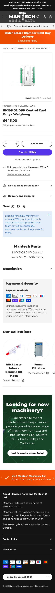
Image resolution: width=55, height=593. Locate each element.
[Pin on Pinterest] (24, 206)
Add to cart (37, 143)
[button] (50, 17)
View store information (18, 174)
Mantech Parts (10, 106)
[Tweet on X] (13, 206)
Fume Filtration (38, 366)
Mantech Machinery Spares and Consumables (28, 586)
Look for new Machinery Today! (27, 453)
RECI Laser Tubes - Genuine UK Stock (13, 370)
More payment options (27, 159)
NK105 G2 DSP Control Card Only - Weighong (30, 48)
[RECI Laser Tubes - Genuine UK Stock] (14, 349)
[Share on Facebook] (18, 206)
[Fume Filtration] (38, 349)
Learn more (36, 8)
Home (5, 48)
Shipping (7, 125)
